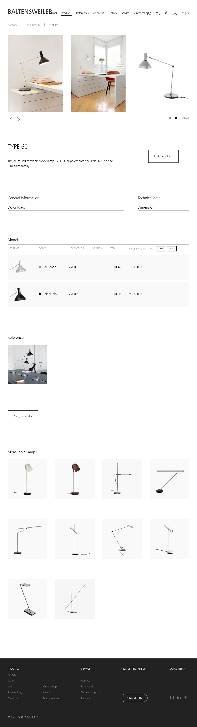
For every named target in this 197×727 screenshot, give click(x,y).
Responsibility (15, 692)
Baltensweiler (30, 12)
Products (12, 25)
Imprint (47, 692)
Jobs (10, 687)
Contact (85, 681)
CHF (161, 249)
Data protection (51, 698)
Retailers (85, 698)
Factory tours (15, 698)
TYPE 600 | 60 (32, 25)
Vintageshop (50, 687)
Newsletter (134, 698)
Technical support (90, 692)
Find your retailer (163, 156)
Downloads (87, 687)
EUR (172, 249)
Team (11, 681)
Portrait (12, 675)
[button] (52, 13)
